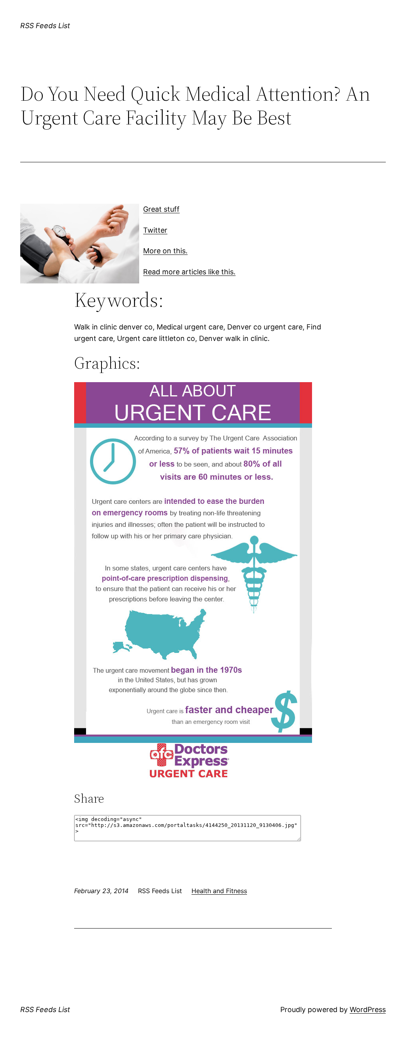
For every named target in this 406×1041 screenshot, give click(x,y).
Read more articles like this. (189, 272)
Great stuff (161, 209)
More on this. (165, 251)
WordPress (368, 1009)
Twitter (155, 230)
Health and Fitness (219, 891)
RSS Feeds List (45, 25)
